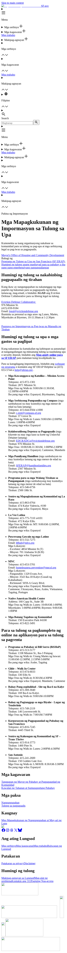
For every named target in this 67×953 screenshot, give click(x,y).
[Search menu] (33, 113)
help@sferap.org (24, 370)
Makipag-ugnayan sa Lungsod (17, 878)
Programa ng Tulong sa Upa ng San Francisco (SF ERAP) (33, 261)
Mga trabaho (8, 35)
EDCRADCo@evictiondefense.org (35, 440)
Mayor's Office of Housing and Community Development (32, 255)
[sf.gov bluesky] (20, 831)
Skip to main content (12, 2)
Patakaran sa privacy (12, 863)
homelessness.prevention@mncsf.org (36, 567)
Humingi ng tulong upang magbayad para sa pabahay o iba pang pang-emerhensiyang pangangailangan (33, 266)
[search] (36, 122)
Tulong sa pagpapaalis (13, 805)
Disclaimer (29, 863)
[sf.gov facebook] (3, 831)
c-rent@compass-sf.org (28, 412)
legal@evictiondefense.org (23, 311)
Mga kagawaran (25, 845)
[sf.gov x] (16, 831)
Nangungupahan (10, 802)
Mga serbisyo (8, 845)
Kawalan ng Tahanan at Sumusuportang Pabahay (28, 788)
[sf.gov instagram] (7, 831)
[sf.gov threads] (12, 831)
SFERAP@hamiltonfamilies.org (33, 465)
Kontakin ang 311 (21, 881)
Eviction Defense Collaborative (18, 301)
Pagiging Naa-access (42, 881)
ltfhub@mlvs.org (25, 542)
